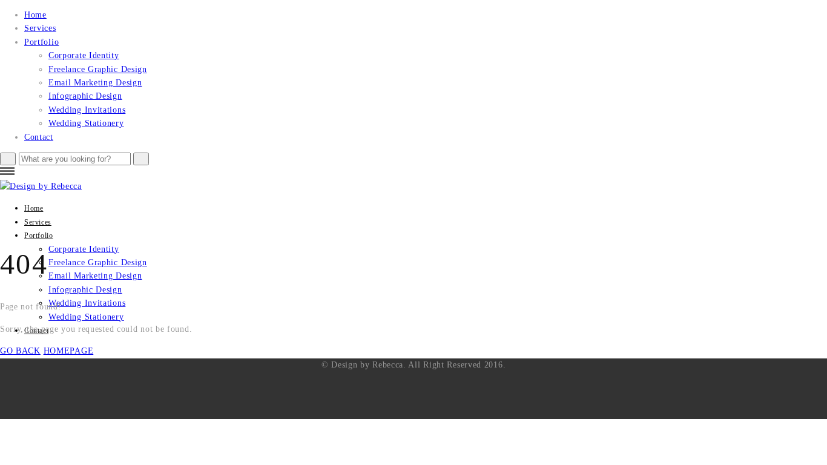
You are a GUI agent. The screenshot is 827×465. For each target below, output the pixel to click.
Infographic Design (85, 96)
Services (40, 28)
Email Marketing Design (95, 82)
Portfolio (41, 42)
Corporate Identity (83, 55)
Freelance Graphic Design (97, 69)
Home (35, 14)
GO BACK (20, 350)
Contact (38, 137)
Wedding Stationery (86, 123)
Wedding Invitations (86, 109)
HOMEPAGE (69, 350)
